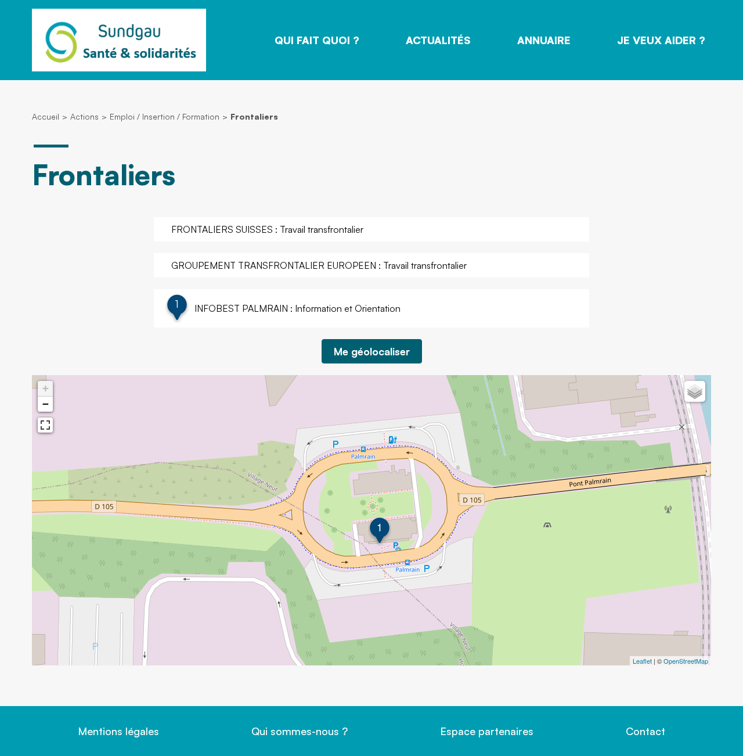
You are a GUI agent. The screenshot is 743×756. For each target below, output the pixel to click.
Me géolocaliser (372, 351)
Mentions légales (118, 731)
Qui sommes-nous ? (299, 731)
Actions (84, 116)
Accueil (45, 116)
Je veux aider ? (661, 40)
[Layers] (694, 391)
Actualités (438, 40)
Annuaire (544, 40)
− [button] (45, 404)
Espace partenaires (486, 731)
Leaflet (642, 660)
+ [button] (45, 388)
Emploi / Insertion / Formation (164, 116)
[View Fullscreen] (45, 425)
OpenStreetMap (685, 660)
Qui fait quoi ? (317, 40)
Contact (645, 731)
